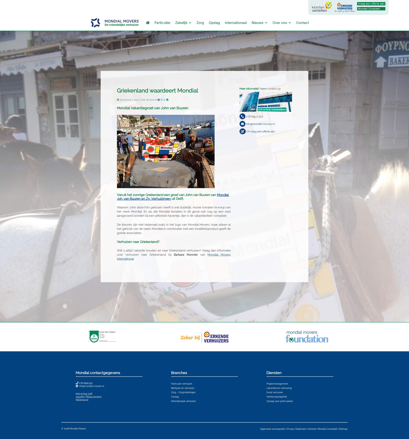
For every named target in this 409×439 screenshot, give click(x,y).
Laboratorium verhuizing (279, 388)
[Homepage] (147, 23)
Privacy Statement (296, 429)
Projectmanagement (277, 383)
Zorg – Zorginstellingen (183, 392)
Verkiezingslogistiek (276, 396)
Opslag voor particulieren (279, 401)
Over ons (280, 23)
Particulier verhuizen (181, 383)
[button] (314, 22)
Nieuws (257, 23)
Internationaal (236, 23)
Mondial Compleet (369, 8)
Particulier (162, 23)
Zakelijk (181, 23)
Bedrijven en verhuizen (182, 388)
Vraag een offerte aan (371, 3)
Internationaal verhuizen (183, 401)
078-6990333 (85, 383)
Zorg (200, 23)
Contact (302, 23)
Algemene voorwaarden (272, 429)
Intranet (312, 429)
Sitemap (343, 429)
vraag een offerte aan (262, 131)
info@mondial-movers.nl (260, 124)
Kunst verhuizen (274, 392)
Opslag (214, 23)
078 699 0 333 (254, 116)
